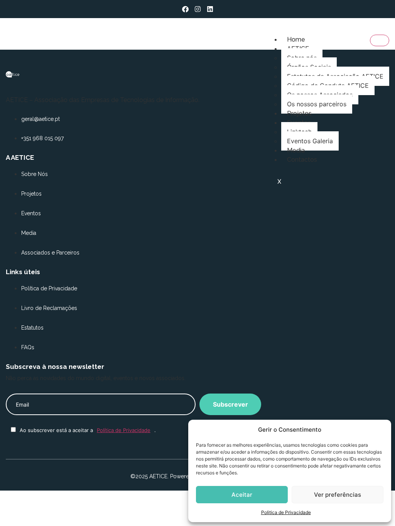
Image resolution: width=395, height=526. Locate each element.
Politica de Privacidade (286, 512)
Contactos (302, 159)
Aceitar (241, 494)
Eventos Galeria (310, 141)
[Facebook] (185, 9)
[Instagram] (197, 9)
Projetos (299, 113)
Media (296, 150)
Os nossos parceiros (316, 104)
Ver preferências (337, 494)
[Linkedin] (210, 9)
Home (296, 39)
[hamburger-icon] (379, 40)
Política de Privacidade (123, 430)
